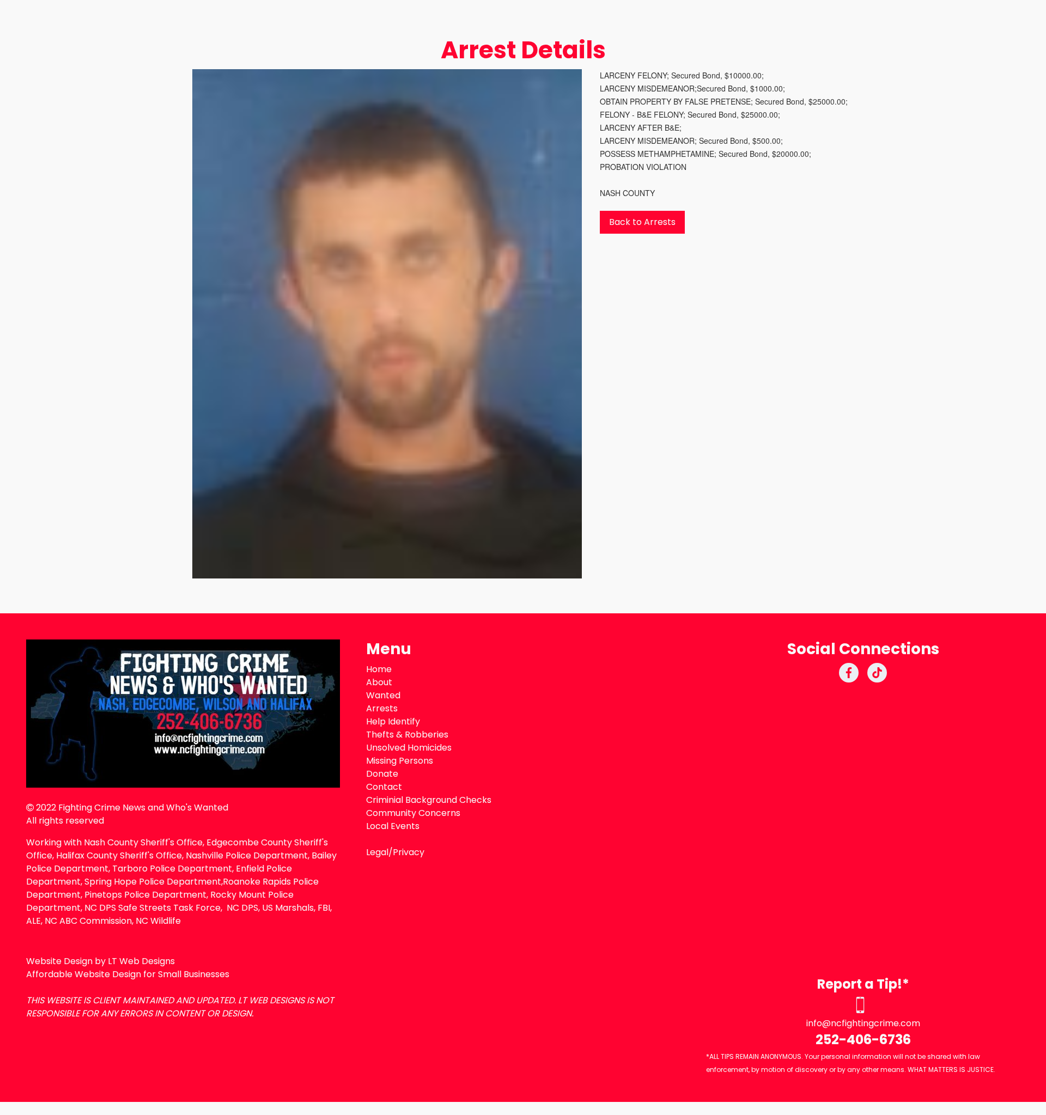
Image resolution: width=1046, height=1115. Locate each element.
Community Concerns (413, 813)
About (379, 682)
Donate (382, 773)
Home (379, 669)
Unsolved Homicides (409, 747)
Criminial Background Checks (428, 800)
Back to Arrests (642, 222)
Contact (384, 787)
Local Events (392, 826)
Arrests (382, 708)
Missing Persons (399, 760)
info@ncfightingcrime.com (863, 1023)
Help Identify (393, 721)
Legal (377, 852)
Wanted (383, 695)
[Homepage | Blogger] (183, 713)
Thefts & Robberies (407, 734)
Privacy (408, 852)
